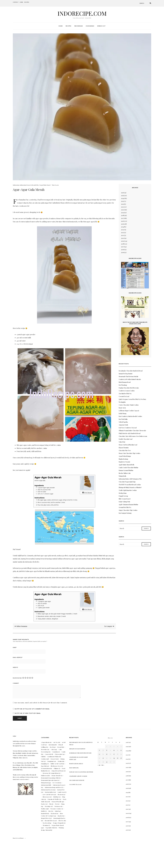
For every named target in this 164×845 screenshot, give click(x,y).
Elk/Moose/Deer (56, 766)
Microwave (46, 797)
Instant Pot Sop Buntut (125, 374)
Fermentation (45, 768)
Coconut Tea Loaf (124, 396)
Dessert (53, 759)
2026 (122, 193)
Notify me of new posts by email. (28, 713)
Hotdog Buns (123, 493)
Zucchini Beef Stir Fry (125, 393)
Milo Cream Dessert (124, 499)
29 (106, 762)
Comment (16, 683)
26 (121, 758)
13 (99, 754)
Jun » (102, 765)
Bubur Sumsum (21, 626)
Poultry (43, 809)
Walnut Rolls (122, 476)
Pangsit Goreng (123, 496)
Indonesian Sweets (47, 790)
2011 (122, 235)
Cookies (43, 759)
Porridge (48, 806)
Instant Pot (60, 790)
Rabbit (43, 811)
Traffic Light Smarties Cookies (128, 490)
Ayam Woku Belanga (125, 456)
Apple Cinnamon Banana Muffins (128, 504)
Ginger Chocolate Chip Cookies (128, 510)
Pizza (63, 804)
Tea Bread (46, 823)
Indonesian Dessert (25, 185)
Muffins (55, 797)
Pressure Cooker (55, 809)
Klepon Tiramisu (124, 448)
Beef (51, 747)
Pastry (43, 804)
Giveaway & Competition (50, 773)
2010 (122, 238)
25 (117, 758)
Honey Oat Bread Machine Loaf (128, 445)
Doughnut (50, 761)
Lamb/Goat (61, 792)
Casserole (48, 754)
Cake (52, 749)
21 (103, 758)
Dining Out (101, 26)
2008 (122, 244)
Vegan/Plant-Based (44, 185)
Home (21, 2)
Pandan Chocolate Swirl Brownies (129, 388)
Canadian (55, 752)
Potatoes (57, 806)
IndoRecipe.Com (82, 13)
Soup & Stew (45, 818)
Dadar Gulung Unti (124, 502)
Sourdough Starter (59, 818)
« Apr (99, 765)
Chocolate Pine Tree (125, 450)
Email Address (18, 657)
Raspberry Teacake (124, 462)
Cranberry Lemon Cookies (127, 391)
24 (114, 758)
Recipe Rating (17, 678)
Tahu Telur (122, 442)
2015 (122, 224)
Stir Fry (61, 820)
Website (15, 667)
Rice (49, 811)
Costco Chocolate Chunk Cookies (129, 405)
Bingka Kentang (123, 459)
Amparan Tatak (123, 425)
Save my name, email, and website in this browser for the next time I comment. (40, 703)
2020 (122, 210)
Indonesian (78, 26)
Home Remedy (56, 775)
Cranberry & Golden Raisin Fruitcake (130, 379)
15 (106, 754)
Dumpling (44, 763)
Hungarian (90, 26)
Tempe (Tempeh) (58, 823)
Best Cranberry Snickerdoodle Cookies (130, 416)
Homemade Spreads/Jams (49, 780)
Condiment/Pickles (53, 756)
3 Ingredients (45, 742)
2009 (122, 241)
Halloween (44, 775)
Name (15, 647)
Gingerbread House (58, 771)
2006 (122, 249)
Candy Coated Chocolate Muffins (128, 467)
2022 (122, 204)
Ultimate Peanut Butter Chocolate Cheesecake (132, 430)
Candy (63, 752)
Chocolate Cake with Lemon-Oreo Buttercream (133, 436)
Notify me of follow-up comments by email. (32, 709)
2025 (122, 195)
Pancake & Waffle (53, 799)
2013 (122, 230)
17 (114, 754)
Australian (51, 745)
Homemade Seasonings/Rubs (50, 778)
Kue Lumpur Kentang (125, 513)
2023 (122, 201)
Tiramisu (45, 825)
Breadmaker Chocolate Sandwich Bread (130, 371)
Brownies (44, 749)
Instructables (49, 792)
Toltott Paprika (123, 422)
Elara (14, 838)
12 (121, 750)
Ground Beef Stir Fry (125, 507)
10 (114, 750)
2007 (122, 247)
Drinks (60, 761)
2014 (122, 227)
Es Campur (108, 626)
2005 (122, 252)
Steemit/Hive (35, 185)
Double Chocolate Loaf (125, 439)
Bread (59, 747)
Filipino (56, 768)
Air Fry (55, 742)
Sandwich (44, 813)
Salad (56, 811)
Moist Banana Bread (124, 382)
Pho (50, 804)
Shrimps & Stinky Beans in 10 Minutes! (130, 487)
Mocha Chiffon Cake (125, 473)
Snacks (60, 816)
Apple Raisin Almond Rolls (126, 465)
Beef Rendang (123, 385)
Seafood (53, 813)
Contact (16, 2)
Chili (42, 756)
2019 (122, 213)
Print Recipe (88, 492)
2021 (122, 207)
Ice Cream (56, 782)
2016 (122, 221)
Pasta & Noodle (57, 801)
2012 (122, 232)
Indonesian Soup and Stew (53, 787)
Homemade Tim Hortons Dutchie (128, 376)
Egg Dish (44, 766)
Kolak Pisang (122, 413)
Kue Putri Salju (123, 419)
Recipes (26, 2)
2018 (122, 215)
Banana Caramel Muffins (126, 470)
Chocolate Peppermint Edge (127, 482)
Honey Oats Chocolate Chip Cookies (129, 453)
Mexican (60, 794)
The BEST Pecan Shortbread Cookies (130, 485)
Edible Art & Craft (56, 763)
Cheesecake (58, 754)
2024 (122, 198)
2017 (122, 218)
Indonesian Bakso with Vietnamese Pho (130, 479)
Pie (56, 804)
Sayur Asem (122, 408)
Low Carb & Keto (48, 794)
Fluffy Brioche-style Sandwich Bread (129, 433)
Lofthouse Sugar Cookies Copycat (129, 411)
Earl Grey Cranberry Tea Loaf (128, 428)
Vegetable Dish (50, 827)
